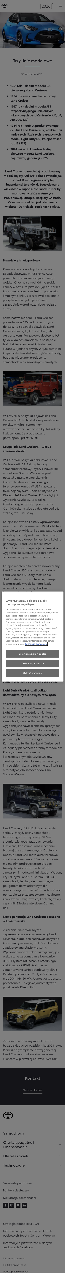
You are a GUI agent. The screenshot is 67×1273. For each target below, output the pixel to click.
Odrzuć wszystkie (32, 672)
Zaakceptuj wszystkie (32, 663)
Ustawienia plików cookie (32, 653)
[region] (33, 636)
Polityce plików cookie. (36, 643)
